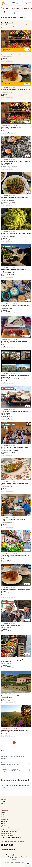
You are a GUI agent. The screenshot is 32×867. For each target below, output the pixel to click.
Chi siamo (4, 801)
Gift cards (3, 823)
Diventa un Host (5, 814)
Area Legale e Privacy (16, 863)
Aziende (3, 825)
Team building (5, 827)
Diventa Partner (5, 816)
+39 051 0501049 (8, 835)
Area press (4, 803)
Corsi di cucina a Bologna (10, 8)
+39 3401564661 (7, 833)
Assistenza (4, 821)
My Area (3, 812)
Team (2, 805)
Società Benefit (24, 862)
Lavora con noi (5, 807)
